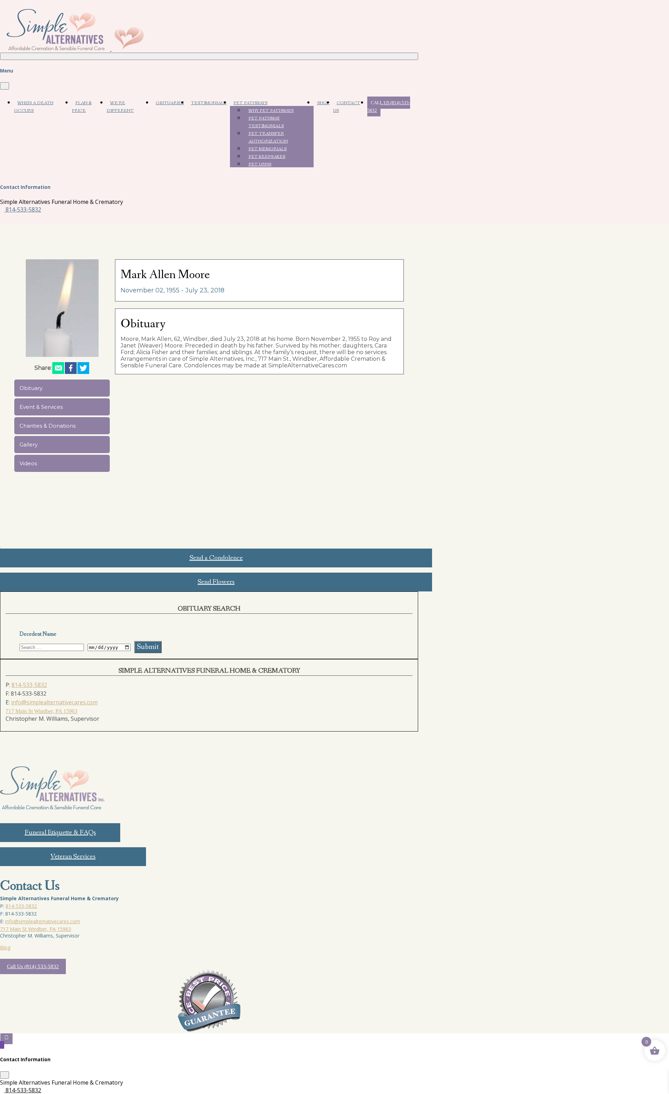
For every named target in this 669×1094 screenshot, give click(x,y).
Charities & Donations (48, 425)
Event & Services (41, 407)
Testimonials (208, 103)
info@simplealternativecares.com (54, 702)
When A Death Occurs (33, 107)
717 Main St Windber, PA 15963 (41, 711)
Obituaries (170, 103)
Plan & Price (82, 107)
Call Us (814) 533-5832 (388, 106)
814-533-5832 (22, 209)
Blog (5, 947)
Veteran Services (73, 856)
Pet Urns (259, 164)
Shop (323, 103)
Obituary (31, 388)
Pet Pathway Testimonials (266, 122)
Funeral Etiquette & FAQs (60, 832)
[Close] (4, 86)
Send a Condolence (216, 558)
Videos (28, 463)
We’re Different (120, 107)
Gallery (29, 444)
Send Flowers (216, 582)
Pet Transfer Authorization (268, 137)
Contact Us (346, 107)
